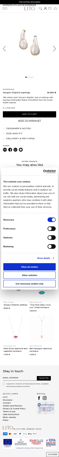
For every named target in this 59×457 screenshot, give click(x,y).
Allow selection (29, 275)
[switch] (52, 228)
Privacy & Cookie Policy (14, 409)
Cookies (52, 454)
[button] (6, 48)
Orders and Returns (12, 406)
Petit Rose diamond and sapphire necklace (15, 350)
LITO (5, 397)
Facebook (39, 398)
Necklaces (36, 302)
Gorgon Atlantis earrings (15, 305)
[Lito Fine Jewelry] (29, 8)
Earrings (8, 89)
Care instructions (11, 414)
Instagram (45, 398)
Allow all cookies (29, 267)
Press (5, 420)
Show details (43, 258)
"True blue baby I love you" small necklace (40, 306)
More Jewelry (9, 417)
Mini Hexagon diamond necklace (41, 350)
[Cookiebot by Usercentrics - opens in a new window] (43, 171)
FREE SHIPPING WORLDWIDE (29, 2)
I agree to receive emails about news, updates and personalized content (27, 385)
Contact (7, 403)
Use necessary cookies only (29, 283)
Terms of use (9, 412)
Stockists (7, 400)
